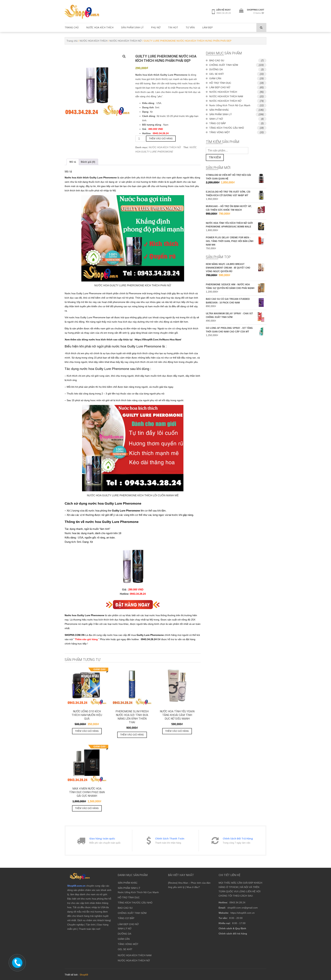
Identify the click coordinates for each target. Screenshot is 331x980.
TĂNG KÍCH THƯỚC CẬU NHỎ (226, 127)
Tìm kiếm (215, 157)
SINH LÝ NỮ (216, 118)
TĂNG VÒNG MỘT (219, 132)
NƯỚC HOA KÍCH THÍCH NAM (226, 96)
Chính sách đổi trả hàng (233, 933)
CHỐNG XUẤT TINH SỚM (223, 65)
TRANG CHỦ (72, 27)
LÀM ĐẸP (207, 27)
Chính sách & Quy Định (232, 928)
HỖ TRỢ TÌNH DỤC (220, 83)
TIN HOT (173, 27)
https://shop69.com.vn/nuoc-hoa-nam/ (158, 339)
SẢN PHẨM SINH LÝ (132, 27)
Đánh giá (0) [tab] (88, 161)
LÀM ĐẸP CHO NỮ (219, 87)
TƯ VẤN (190, 27)
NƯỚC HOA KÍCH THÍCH (99, 27)
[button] (124, 56)
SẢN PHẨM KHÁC (219, 109)
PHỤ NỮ (156, 27)
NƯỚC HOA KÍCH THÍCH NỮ (125, 40)
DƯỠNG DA (216, 69)
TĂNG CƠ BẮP (217, 123)
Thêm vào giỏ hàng (161, 138)
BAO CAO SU (216, 60)
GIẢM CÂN (215, 78)
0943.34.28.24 (224, 13)
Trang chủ (72, 40)
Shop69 (84, 974)
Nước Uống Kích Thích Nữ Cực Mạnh (229, 105)
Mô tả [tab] (72, 161)
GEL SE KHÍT (216, 74)
